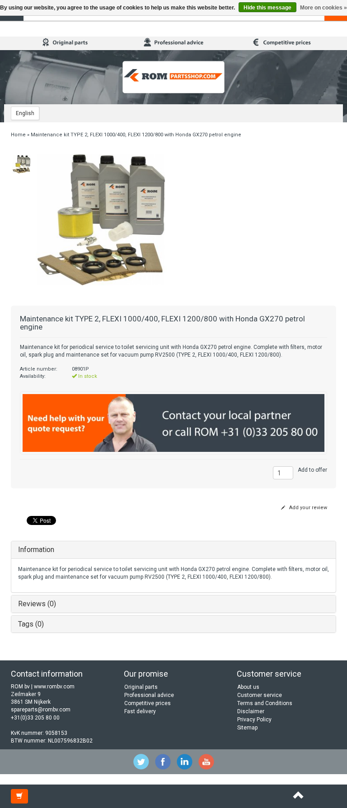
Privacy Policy (254, 719)
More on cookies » (323, 8)
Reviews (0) (37, 603)
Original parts (141, 687)
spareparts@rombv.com (40, 709)
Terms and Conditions (264, 703)
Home (18, 135)
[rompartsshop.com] (173, 77)
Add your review (307, 508)
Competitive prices (147, 703)
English (25, 113)
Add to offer (312, 470)
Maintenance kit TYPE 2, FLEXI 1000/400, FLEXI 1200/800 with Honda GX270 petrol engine (136, 135)
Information (36, 549)
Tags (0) (31, 624)
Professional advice (149, 695)
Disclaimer (250, 711)
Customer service (259, 695)
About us (248, 687)
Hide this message (267, 8)
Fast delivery (140, 711)
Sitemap (247, 727)
